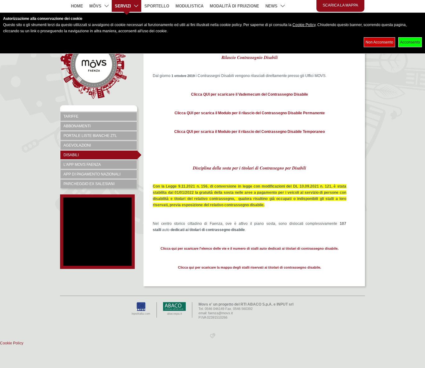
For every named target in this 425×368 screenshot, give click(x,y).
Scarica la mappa (340, 5)
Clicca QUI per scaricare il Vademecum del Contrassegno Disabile (249, 94)
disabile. (331, 248)
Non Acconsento (379, 42)
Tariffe (70, 116)
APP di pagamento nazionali (91, 174)
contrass (307, 248)
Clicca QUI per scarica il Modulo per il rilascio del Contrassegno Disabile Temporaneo (249, 131)
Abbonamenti (77, 126)
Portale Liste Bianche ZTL (90, 136)
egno (319, 248)
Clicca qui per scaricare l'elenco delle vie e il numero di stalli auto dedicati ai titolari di (230, 248)
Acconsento (410, 42)
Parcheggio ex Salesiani (88, 184)
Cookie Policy (303, 25)
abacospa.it (174, 313)
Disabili (71, 155)
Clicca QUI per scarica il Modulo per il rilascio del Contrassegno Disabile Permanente (250, 113)
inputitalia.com (141, 313)
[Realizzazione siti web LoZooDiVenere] (212, 337)
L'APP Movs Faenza (82, 164)
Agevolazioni (77, 145)
